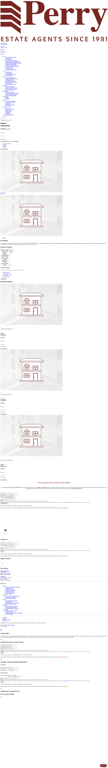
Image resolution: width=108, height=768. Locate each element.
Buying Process (9, 58)
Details (4, 237)
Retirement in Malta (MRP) (11, 64)
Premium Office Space (10, 92)
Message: (2, 499)
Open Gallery (3, 192)
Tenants (7, 99)
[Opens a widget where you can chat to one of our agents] (103, 765)
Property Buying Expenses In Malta (13, 587)
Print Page (10, 141)
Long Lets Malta (9, 83)
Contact (4, 115)
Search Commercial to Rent (11, 95)
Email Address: (3, 494)
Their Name (2, 647)
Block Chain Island (9, 614)
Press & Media (8, 105)
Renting (4, 599)
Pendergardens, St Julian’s (11, 590)
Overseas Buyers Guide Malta (11, 60)
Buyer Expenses (9, 59)
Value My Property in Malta (11, 69)
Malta (4, 100)
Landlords (5, 85)
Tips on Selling (8, 73)
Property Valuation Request (11, 598)
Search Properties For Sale (11, 57)
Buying (4, 586)
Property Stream (11, 625)
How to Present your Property (11, 88)
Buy (4, 56)
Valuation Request (9, 75)
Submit (2, 551)
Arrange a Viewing (4, 149)
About (4, 106)
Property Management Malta (11, 607)
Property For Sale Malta (10, 592)
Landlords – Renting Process (11, 87)
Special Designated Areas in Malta (12, 66)
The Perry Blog (9, 110)
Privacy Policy (66, 502)
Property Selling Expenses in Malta (12, 596)
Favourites (2, 51)
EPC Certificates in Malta (11, 74)
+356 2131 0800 (3, 44)
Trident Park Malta (9, 611)
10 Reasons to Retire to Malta (11, 65)
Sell (3, 70)
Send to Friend (15, 141)
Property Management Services (12, 78)
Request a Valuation (9, 90)
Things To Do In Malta (10, 102)
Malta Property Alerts (10, 114)
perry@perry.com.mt (6, 276)
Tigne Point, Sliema (9, 588)
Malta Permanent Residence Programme (13, 63)
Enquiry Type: (3, 497)
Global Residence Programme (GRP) (13, 61)
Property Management (10, 86)
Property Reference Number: (6, 675)
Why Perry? (8, 108)
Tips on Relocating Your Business (12, 93)
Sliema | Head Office (3, 43)
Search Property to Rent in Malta (12, 602)
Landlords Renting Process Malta (12, 608)
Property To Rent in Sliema (11, 604)
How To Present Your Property (12, 606)
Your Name (2, 644)
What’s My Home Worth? (11, 84)
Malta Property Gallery (10, 104)
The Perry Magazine (10, 109)
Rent (4, 76)
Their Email (2, 648)
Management (5, 96)
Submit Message (4, 503)
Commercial (5, 91)
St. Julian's (2, 46)
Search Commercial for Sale (11, 94)
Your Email (2, 646)
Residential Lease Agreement (11, 82)
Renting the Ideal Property (11, 81)
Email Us (2, 49)
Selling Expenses (9, 72)
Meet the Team (8, 111)
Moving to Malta (9, 593)
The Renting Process (10, 79)
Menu (2, 54)
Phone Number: (3, 495)
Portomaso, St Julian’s (10, 589)
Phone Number (3, 545)
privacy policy (70, 637)
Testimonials (8, 112)
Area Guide (8, 103)
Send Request (3, 278)
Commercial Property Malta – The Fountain (14, 613)
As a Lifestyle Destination (11, 101)
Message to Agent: (4, 678)
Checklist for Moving (10, 68)
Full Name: (3, 493)
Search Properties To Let (10, 77)
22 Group (5, 626)
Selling (4, 595)
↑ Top (1, 629)
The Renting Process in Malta (11, 600)
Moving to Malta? (9, 67)
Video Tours (8, 113)
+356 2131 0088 (3, 47)
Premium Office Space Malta (11, 610)
